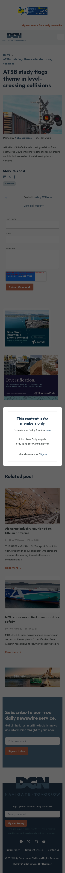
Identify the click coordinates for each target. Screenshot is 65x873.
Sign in (43, 454)
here (48, 430)
